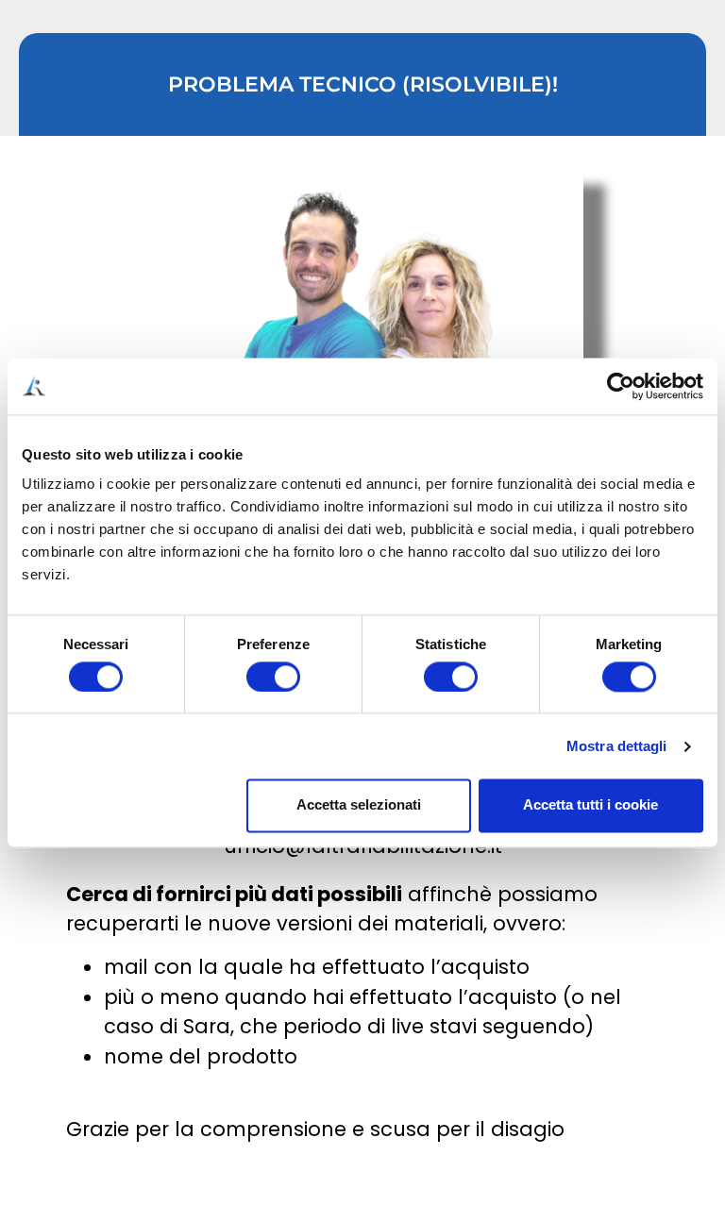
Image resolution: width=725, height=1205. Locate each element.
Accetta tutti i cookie (590, 805)
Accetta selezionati (358, 805)
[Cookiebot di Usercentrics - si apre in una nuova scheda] (620, 386)
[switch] (273, 676)
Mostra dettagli (616, 746)
